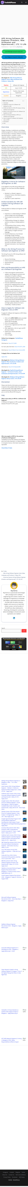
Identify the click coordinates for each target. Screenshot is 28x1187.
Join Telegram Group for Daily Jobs (14, 57)
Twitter (23, 1172)
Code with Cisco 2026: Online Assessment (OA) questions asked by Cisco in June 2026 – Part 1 (10, 856)
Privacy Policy (7, 1177)
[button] (22, 2)
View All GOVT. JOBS (20, 346)
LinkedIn (12, 1172)
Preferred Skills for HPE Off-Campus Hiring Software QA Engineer (14, 108)
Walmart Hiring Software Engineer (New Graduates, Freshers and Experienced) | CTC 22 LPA (12, 361)
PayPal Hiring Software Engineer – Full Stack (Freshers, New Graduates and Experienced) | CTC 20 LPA (13, 371)
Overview (5, 103)
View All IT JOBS (12, 343)
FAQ (4, 123)
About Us (4, 1174)
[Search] (24, 630)
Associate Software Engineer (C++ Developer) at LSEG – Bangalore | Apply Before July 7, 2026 (10, 949)
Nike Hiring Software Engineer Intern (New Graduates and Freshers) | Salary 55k (11, 79)
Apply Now (4, 356)
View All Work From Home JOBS (16, 350)
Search (3, 628)
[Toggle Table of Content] (23, 101)
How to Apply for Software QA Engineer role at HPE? (13, 119)
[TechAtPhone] (8, 2)
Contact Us (11, 1174)
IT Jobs (5, 571)
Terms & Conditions (21, 1174)
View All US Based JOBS (14, 367)
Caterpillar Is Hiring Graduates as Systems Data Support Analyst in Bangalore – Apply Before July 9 (9, 1011)
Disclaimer (6, 121)
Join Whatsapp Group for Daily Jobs (14, 51)
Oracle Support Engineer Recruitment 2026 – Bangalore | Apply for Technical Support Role (11, 877)
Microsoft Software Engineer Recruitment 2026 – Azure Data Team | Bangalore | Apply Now (11, 899)
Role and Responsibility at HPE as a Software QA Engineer (12, 115)
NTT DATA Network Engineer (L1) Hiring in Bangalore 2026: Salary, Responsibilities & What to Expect (11, 1040)
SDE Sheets (22, 1177)
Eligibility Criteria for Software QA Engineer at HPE (11, 105)
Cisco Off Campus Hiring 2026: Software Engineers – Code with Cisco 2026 (11, 851)
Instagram (5, 1172)
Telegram (17, 1172)
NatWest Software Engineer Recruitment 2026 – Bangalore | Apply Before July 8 (11, 925)
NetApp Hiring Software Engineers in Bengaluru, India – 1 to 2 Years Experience (10, 782)
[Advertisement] (14, 20)
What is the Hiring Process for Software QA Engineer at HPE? (14, 112)
